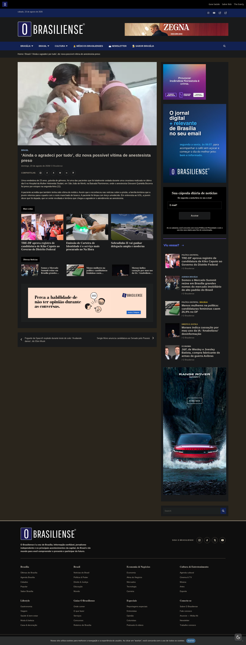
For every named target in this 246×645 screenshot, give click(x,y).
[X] (215, 540)
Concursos (78, 620)
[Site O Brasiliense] (73, 173)
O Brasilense (57, 166)
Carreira (130, 591)
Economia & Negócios (138, 566)
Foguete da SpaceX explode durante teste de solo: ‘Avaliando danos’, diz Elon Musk (53, 339)
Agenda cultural (187, 572)
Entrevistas (132, 611)
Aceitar (191, 640)
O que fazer (79, 611)
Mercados (131, 582)
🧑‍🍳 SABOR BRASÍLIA (143, 46)
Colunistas (131, 620)
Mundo (77, 591)
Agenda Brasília (190, 277)
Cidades (24, 582)
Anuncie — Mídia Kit (189, 616)
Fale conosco (186, 611)
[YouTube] (223, 540)
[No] (242, 640)
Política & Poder (81, 577)
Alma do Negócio (134, 577)
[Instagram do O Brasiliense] (40, 173)
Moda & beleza (27, 620)
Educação (78, 586)
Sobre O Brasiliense (189, 606)
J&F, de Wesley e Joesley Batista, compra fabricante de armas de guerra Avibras (201, 352)
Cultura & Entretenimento (194, 566)
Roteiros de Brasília (82, 625)
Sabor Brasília (26, 591)
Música (183, 582)
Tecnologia (131, 586)
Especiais (132, 600)
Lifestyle (25, 600)
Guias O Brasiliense (84, 600)
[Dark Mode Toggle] (238, 637)
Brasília (25, 46)
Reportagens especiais (137, 606)
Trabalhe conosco (188, 625)
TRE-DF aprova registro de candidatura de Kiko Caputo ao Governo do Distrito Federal (202, 261)
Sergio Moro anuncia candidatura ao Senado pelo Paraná (123, 338)
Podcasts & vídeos (135, 625)
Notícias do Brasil (81, 572)
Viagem (23, 611)
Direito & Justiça (81, 582)
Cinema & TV (186, 577)
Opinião (130, 616)
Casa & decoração (28, 625)
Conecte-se (185, 600)
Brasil (43, 46)
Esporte (183, 591)
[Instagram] (199, 540)
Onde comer (79, 606)
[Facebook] (207, 540)
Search (223, 511)
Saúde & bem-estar (29, 616)
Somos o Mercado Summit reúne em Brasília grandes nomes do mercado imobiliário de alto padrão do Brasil (201, 285)
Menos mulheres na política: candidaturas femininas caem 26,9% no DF (201, 308)
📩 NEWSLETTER (118, 46)
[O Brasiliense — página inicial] (49, 534)
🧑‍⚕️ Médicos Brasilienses (88, 46)
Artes (182, 586)
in (66, 173)
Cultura (60, 46)
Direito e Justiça (190, 324)
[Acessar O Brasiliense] (87, 303)
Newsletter (184, 620)
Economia (186, 346)
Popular (23, 586)
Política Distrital (190, 255)
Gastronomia (26, 606)
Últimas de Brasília (28, 572)
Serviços (77, 616)
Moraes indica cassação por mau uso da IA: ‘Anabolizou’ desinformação (200, 331)
